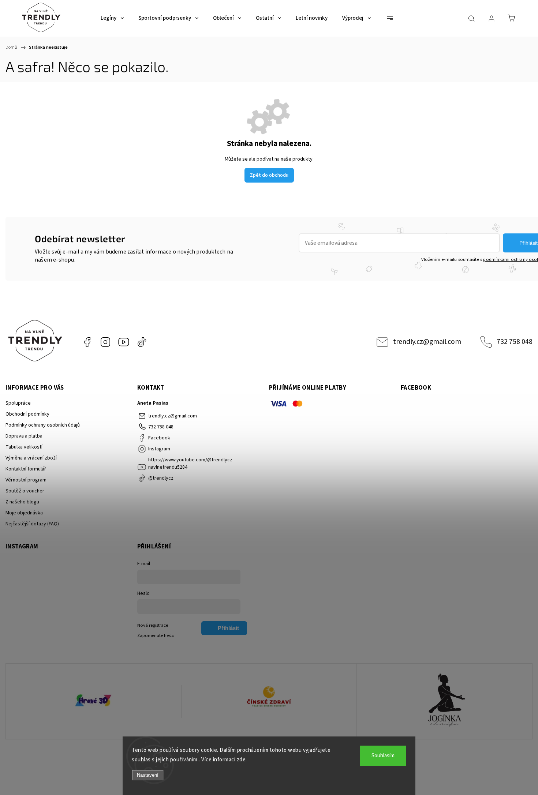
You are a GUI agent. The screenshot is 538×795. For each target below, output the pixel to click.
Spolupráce (18, 403)
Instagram (105, 342)
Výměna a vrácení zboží (31, 458)
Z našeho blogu (22, 502)
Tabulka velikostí (23, 447)
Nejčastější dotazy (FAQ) (32, 524)
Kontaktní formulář (25, 469)
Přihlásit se (228, 630)
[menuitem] (112, 18)
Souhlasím (383, 756)
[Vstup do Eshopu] (93, 701)
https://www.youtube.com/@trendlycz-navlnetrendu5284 (123, 342)
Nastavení (147, 775)
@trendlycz (142, 342)
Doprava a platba (23, 436)
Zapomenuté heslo (156, 635)
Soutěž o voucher (24, 491)
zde (241, 760)
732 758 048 (515, 342)
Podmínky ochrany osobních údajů (42, 425)
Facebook (87, 342)
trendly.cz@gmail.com (427, 342)
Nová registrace (152, 625)
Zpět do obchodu (269, 175)
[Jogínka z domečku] (444, 701)
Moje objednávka (24, 513)
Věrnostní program (25, 480)
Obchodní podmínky (27, 414)
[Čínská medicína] (269, 701)
